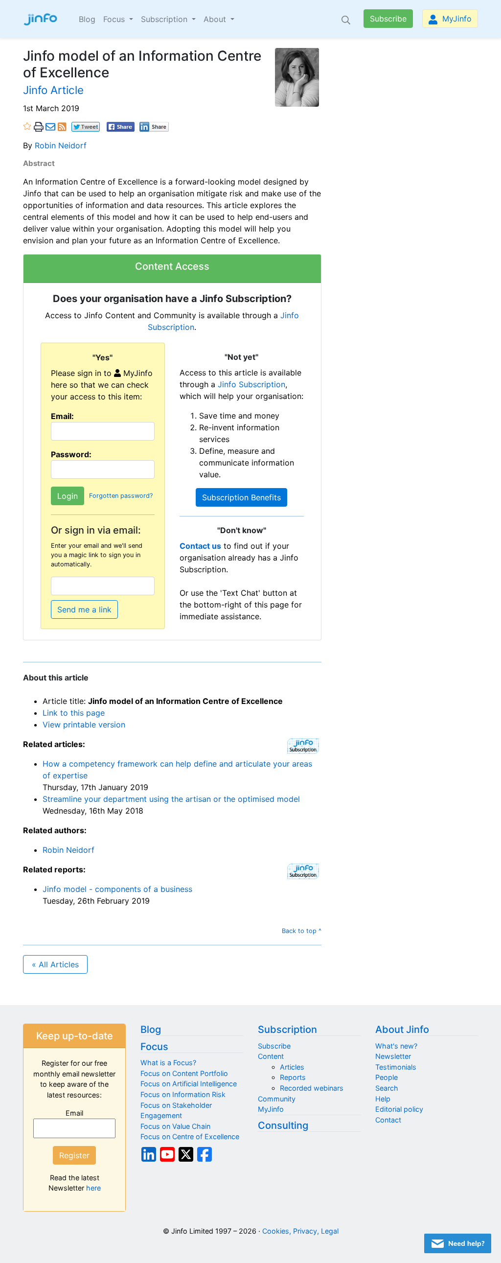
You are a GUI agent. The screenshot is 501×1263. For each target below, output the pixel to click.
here (93, 1188)
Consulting (283, 1125)
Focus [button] (115, 19)
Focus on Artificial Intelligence (188, 1083)
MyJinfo (456, 18)
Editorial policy (399, 1109)
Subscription (287, 1029)
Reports (293, 1077)
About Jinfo (402, 1029)
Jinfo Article (53, 89)
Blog (87, 19)
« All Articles (55, 964)
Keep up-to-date (74, 1036)
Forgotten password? (121, 495)
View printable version (84, 724)
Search (386, 1088)
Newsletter (393, 1056)
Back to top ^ (301, 931)
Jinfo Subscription (251, 384)
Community (277, 1099)
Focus (154, 1046)
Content (271, 1056)
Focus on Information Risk (183, 1094)
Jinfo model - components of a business (117, 889)
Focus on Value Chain (175, 1126)
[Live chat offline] (457, 1243)
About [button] (216, 19)
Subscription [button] (165, 19)
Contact (388, 1120)
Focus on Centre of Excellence (189, 1136)
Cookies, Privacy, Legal (300, 1231)
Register (74, 1155)
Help (382, 1099)
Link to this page (74, 713)
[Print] (39, 126)
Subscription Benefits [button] (241, 497)
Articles (292, 1067)
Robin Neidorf (61, 145)
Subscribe (388, 18)
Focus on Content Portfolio (184, 1073)
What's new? (396, 1046)
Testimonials (395, 1067)
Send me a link (84, 609)
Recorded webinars (311, 1088)
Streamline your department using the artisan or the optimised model (171, 799)
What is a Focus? (168, 1062)
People (386, 1077)
